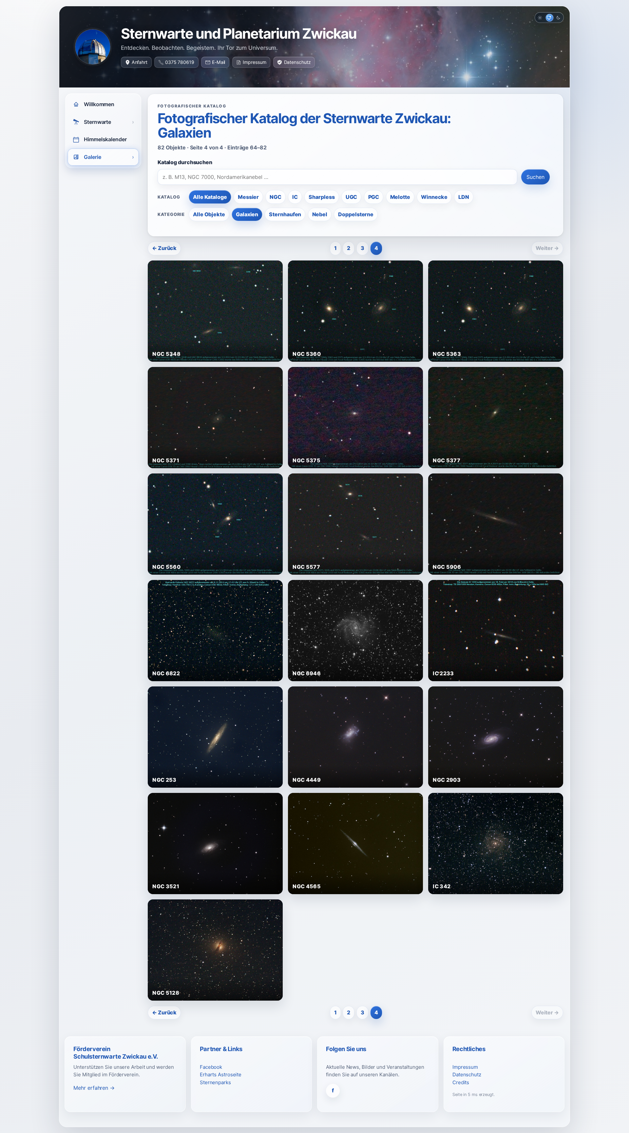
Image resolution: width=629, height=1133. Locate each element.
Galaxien (247, 214)
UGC (351, 197)
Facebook (211, 1067)
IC (295, 197)
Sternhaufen (285, 214)
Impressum (254, 62)
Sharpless (321, 197)
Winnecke (434, 197)
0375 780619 (179, 62)
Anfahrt (139, 62)
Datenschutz (297, 62)
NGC (275, 197)
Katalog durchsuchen (185, 162)
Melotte (400, 197)
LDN (463, 197)
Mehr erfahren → (94, 1088)
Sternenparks (215, 1082)
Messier (248, 197)
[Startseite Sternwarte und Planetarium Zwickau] (92, 47)
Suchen (535, 177)
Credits (460, 1082)
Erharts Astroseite (220, 1074)
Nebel (320, 214)
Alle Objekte (209, 214)
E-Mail (218, 62)
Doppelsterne (355, 214)
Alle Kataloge (210, 197)
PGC (373, 197)
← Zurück (164, 248)
